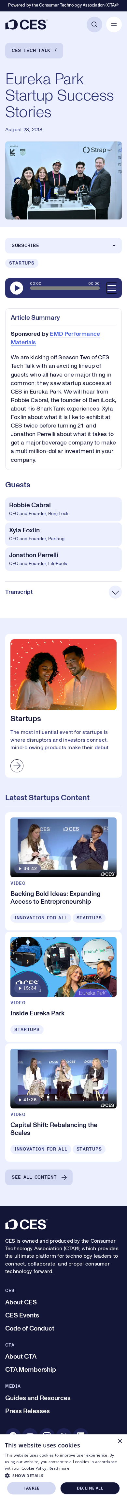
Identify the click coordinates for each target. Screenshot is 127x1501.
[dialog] (63, 1467)
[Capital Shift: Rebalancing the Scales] (63, 1102)
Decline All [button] (90, 1488)
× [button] (119, 1441)
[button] (63, 1475)
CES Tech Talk (31, 50)
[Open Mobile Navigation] (114, 24)
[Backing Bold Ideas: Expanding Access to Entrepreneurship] (63, 871)
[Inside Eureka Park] (63, 987)
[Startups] (63, 706)
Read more (59, 1468)
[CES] (26, 24)
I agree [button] (31, 1488)
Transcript (19, 592)
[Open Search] (94, 24)
